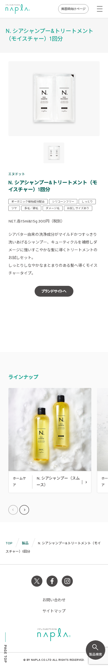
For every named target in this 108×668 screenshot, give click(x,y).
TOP (9, 543)
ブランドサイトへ (54, 291)
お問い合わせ (54, 600)
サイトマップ (54, 611)
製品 (25, 543)
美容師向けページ (73, 9)
